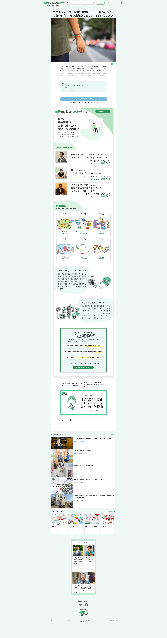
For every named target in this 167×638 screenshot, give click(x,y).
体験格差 (54, 526)
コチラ (96, 102)
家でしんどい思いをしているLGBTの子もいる (72, 86)
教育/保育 (62, 529)
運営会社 (51, 620)
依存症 (81, 467)
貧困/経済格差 (55, 532)
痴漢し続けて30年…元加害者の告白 (83, 465)
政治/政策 (84, 441)
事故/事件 (86, 467)
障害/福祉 (76, 453)
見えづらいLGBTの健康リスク (69, 90)
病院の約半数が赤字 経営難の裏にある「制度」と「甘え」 (89, 479)
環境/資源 (110, 532)
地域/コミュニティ (78, 441)
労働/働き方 (83, 500)
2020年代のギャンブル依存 (91, 526)
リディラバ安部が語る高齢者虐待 (82, 450)
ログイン (109, 3)
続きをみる (91, 569)
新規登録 (101, 3)
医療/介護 (70, 422)
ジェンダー (65, 422)
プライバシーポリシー (89, 620)
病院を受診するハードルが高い (69, 88)
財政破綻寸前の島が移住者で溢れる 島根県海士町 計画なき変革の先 (92, 439)
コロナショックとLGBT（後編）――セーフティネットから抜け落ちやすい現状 (94, 384)
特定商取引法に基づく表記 (113, 620)
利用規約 (69, 620)
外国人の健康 (71, 526)
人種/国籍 (71, 529)
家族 (81, 453)
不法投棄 (104, 526)
